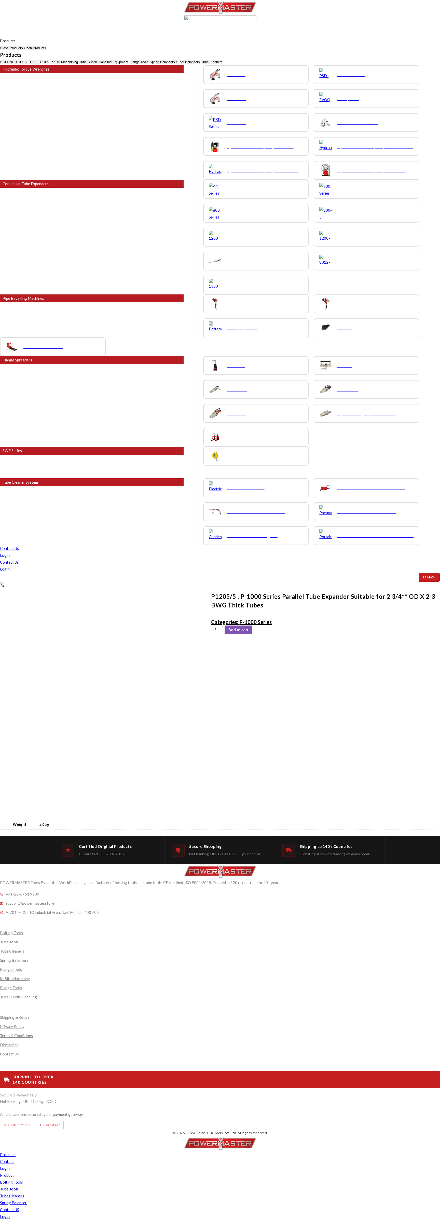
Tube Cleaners (12, 951)
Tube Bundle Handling (18, 997)
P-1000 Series (255, 622)
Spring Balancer (13, 1202)
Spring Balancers (14, 960)
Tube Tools (9, 942)
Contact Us (9, 548)
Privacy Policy (12, 1026)
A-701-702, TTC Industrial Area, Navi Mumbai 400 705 (52, 912)
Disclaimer (9, 1044)
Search (429, 577)
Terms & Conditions (16, 1035)
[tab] (13, 62)
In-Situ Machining (15, 978)
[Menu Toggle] (0, 35)
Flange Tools (11, 969)
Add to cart (238, 630)
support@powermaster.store (30, 903)
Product (7, 1175)
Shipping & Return (15, 1017)
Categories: (225, 622)
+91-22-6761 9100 (22, 894)
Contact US (9, 1209)
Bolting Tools (11, 932)
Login (5, 555)
